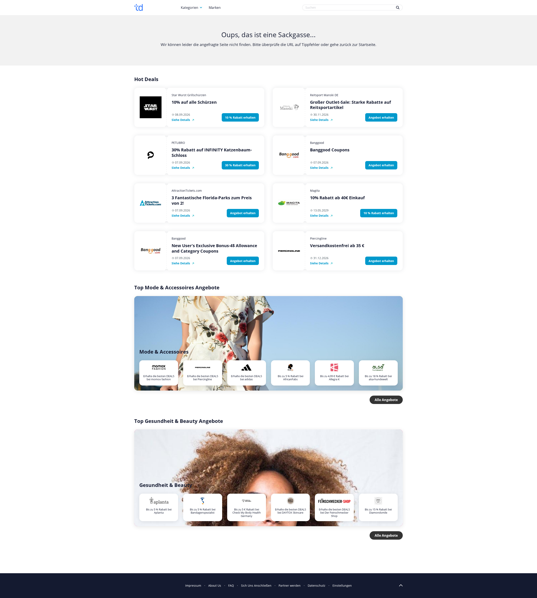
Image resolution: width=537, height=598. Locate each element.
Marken (215, 7)
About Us (214, 586)
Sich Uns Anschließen (256, 586)
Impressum (193, 586)
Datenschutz (316, 586)
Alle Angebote (386, 399)
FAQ (231, 586)
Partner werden (290, 586)
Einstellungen (342, 586)
